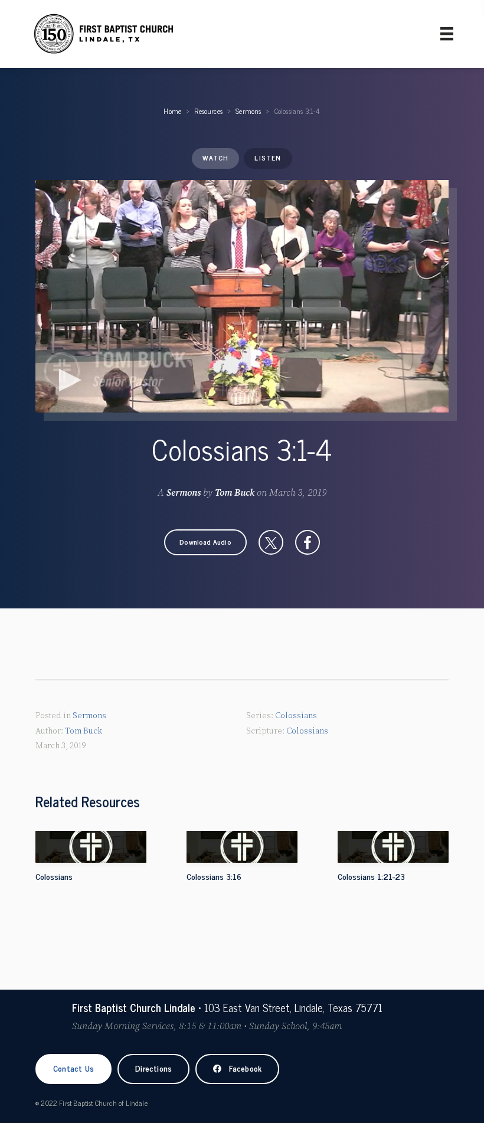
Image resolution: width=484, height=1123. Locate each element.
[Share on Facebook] (307, 542)
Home (172, 111)
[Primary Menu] (446, 33)
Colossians (296, 716)
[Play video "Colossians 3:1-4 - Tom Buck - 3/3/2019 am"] (242, 296)
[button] (205, 542)
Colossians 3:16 (214, 876)
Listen (267, 157)
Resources (208, 111)
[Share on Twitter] (271, 542)
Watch (215, 157)
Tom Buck (234, 493)
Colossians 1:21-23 (371, 876)
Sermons (248, 111)
